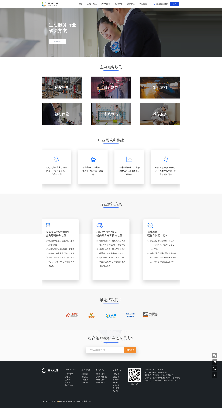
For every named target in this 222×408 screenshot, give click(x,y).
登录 (174, 4)
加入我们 (116, 391)
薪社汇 (67, 377)
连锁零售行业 (100, 374)
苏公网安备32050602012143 (69, 401)
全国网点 (116, 382)
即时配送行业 (100, 382)
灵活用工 (85, 377)
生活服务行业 (100, 380)
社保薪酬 (85, 374)
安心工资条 (69, 385)
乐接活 (67, 380)
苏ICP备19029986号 (49, 401)
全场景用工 (86, 380)
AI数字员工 (69, 374)
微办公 (67, 382)
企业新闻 (116, 377)
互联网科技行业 (101, 377)
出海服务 (85, 382)
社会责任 (116, 380)
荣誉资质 (116, 385)
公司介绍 (116, 374)
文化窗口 (116, 388)
